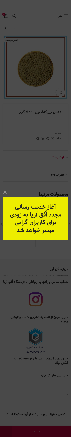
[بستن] (5, 192)
